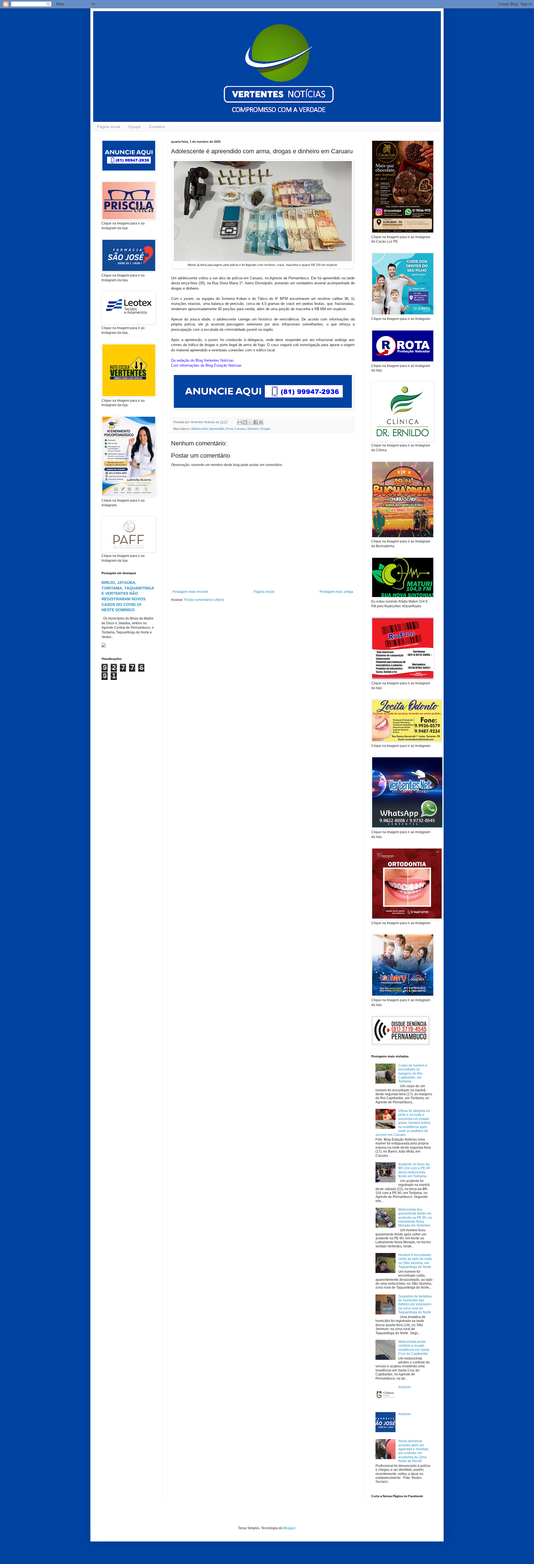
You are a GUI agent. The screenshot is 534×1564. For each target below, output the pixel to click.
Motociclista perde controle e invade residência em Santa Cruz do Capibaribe (413, 1348)
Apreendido (216, 428)
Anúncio (404, 1387)
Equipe (134, 126)
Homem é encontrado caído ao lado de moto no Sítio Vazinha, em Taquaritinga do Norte (415, 1261)
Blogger (289, 1528)
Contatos (157, 126)
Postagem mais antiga (336, 592)
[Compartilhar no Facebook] (255, 422)
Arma (229, 428)
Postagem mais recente (190, 592)
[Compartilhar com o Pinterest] (261, 422)
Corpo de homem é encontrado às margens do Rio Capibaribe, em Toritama (412, 1074)
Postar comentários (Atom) (204, 600)
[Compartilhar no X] (250, 422)
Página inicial (108, 126)
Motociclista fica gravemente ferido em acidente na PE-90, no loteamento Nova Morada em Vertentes (415, 1218)
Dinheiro (253, 428)
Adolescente (199, 428)
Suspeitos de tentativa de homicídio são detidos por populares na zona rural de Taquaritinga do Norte (415, 1304)
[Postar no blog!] (245, 422)
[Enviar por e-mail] (240, 422)
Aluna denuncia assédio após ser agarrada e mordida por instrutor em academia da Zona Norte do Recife (413, 1451)
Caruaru (240, 428)
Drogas (265, 428)
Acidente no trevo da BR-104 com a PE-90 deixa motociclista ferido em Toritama (414, 1170)
